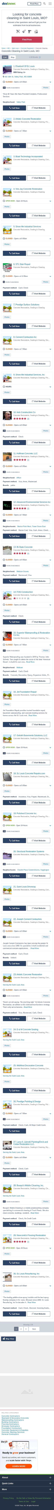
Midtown (20, 667)
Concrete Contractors (11, 1416)
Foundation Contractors (12, 1428)
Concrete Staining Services (13, 1432)
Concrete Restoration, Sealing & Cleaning (29, 69)
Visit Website (39, 108)
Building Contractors (10, 1422)
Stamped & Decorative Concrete (15, 1418)
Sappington (45, 870)
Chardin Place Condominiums (28, 870)
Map (12, 57)
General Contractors (10, 1434)
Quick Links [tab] (7, 1483)
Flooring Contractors (10, 1424)
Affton (19, 478)
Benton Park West (24, 526)
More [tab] (4, 1489)
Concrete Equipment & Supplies (15, 1430)
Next (34, 1329)
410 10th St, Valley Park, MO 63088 (18, 77)
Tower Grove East (39, 526)
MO (8, 48)
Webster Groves (23, 571)
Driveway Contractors (11, 1426)
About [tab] (5, 1477)
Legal (33, 1501)
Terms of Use (24, 1501)
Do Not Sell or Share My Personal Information (34, 1498)
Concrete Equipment (27, 48)
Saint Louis (15, 48)
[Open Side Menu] (50, 4)
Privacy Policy (8, 1498)
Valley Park (21, 102)
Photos (45, 88)
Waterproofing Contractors (13, 1420)
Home (3, 48)
